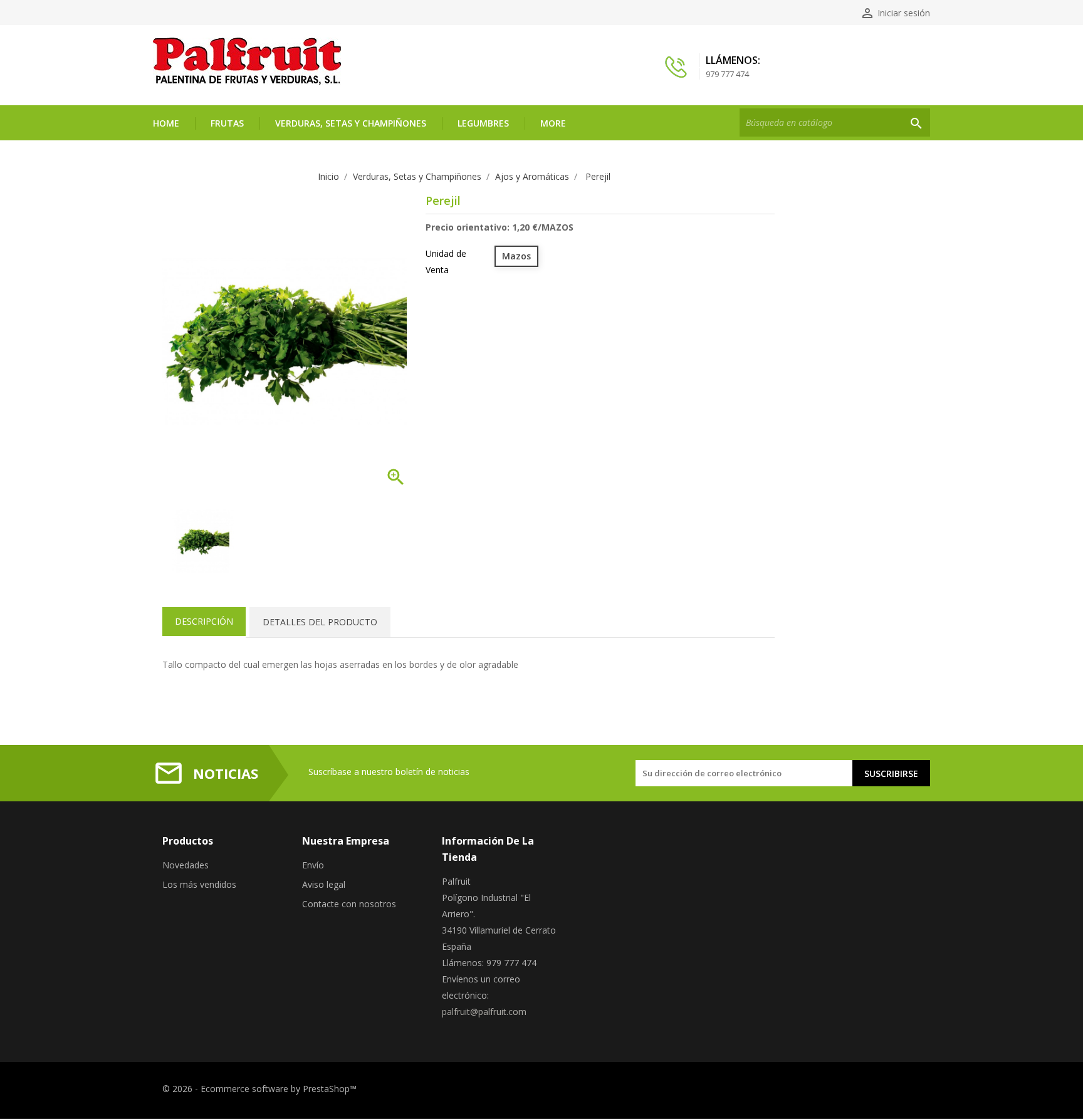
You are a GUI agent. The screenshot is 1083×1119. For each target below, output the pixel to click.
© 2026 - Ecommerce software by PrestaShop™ (259, 1089)
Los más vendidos (199, 884)
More (553, 123)
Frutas (227, 123)
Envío (313, 865)
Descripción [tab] (204, 621)
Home (166, 123)
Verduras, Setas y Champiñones (350, 123)
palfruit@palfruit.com (484, 1012)
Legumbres (483, 123)
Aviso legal (323, 884)
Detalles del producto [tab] (320, 622)
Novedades (185, 865)
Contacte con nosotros (349, 904)
